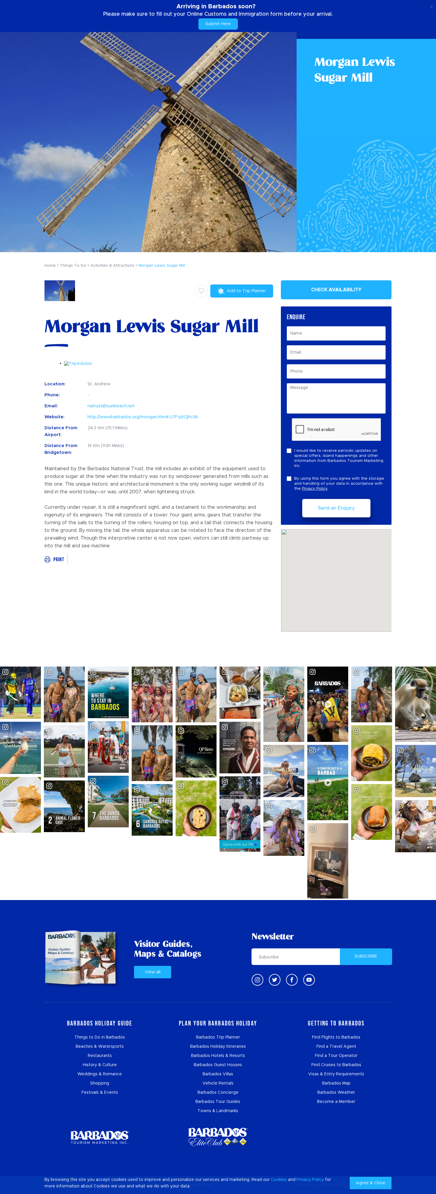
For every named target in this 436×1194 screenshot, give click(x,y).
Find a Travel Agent (336, 1046)
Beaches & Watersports (100, 1046)
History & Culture (100, 1065)
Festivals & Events (100, 1092)
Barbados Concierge (218, 1092)
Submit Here (218, 24)
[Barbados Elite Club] (218, 1137)
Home (50, 266)
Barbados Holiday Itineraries (218, 1046)
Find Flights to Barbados (336, 1037)
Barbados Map (336, 1083)
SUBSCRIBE (365, 956)
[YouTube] (309, 980)
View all (152, 972)
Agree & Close (370, 1183)
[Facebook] (292, 980)
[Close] (431, 5)
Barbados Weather (336, 1092)
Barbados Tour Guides (217, 1102)
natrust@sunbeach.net (111, 406)
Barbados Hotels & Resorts (218, 1056)
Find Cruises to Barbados (336, 1065)
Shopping (99, 1083)
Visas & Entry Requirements (336, 1074)
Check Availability (336, 289)
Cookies (279, 1180)
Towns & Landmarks (218, 1111)
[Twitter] (275, 980)
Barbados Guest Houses (218, 1065)
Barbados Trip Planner (218, 1037)
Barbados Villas (218, 1074)
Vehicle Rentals (218, 1083)
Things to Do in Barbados (99, 1037)
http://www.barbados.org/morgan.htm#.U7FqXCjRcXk (142, 417)
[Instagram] (257, 980)
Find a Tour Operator (336, 1056)
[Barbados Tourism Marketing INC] (99, 1137)
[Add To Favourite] (201, 291)
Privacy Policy (315, 489)
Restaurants (100, 1056)
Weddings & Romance (99, 1074)
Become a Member (336, 1102)
